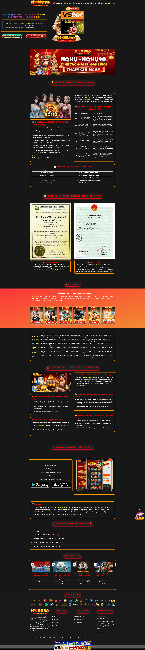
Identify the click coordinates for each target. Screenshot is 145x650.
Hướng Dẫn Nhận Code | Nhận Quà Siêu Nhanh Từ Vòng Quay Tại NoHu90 (83, 575)
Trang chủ (59, 3)
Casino (86, 3)
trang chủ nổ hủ (87, 377)
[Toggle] (31, 531)
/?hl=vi (50, 476)
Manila (88, 97)
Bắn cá (78, 3)
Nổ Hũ (69, 3)
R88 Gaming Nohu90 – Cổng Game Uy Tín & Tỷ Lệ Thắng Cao (104, 575)
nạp (106, 399)
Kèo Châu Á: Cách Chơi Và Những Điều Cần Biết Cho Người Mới (62, 575)
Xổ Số (113, 3)
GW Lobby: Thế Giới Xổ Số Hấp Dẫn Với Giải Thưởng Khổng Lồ (41, 575)
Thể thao (104, 3)
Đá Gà (95, 3)
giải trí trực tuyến (30, 22)
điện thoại (42, 425)
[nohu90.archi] (40, 3)
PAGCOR (55, 266)
